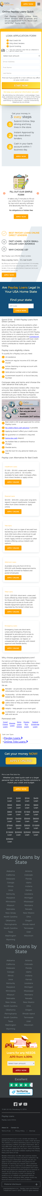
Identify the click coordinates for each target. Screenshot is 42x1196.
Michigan (28, 898)
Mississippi (28, 901)
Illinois (10, 886)
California (10, 875)
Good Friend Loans (5, 724)
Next (37, 193)
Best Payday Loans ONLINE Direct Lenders (24, 234)
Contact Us (15, 1127)
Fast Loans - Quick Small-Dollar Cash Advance (24, 242)
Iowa (10, 890)
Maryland (10, 898)
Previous (4, 193)
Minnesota (10, 901)
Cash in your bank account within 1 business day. (23, 146)
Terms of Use (18, 98)
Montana (28, 905)
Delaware (10, 879)
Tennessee (28, 928)
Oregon (28, 920)
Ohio (28, 917)
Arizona (28, 871)
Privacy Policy (19, 1131)
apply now (28, 4)
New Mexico (28, 913)
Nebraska (10, 909)
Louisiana (28, 894)
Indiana (28, 886)
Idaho (28, 883)
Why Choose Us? (18, 249)
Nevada (28, 909)
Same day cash (11, 438)
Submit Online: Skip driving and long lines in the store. (24, 124)
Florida (29, 879)
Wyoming (10, 939)
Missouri (10, 905)
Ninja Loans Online (19, 724)
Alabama (11, 871)
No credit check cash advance (17, 428)
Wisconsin (28, 936)
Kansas (29, 890)
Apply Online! (21, 760)
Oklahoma (10, 920)
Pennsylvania (11, 924)
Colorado (28, 875)
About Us (5, 1127)
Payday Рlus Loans (26, 724)
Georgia (10, 883)
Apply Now (21, 789)
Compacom (34, 337)
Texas (10, 932)
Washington (10, 936)
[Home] (6, 4)
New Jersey (10, 913)
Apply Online (13, 482)
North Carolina (10, 917)
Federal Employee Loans (35, 724)
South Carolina (10, 928)
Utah (28, 932)
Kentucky (10, 894)
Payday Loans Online (9, 1120)
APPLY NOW (21, 1070)
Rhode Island (29, 924)
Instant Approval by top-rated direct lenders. (24, 135)
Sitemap (32, 1131)
